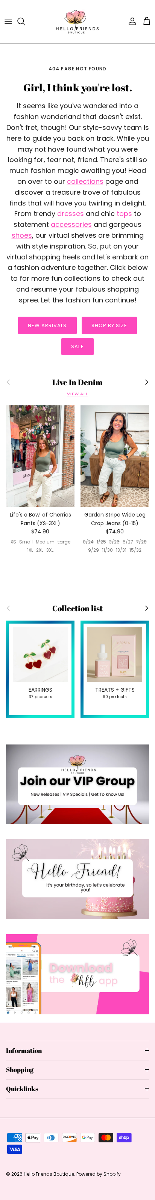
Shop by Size (109, 325)
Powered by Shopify (98, 1174)
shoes (22, 235)
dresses (70, 213)
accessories (71, 224)
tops (124, 213)
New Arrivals (47, 325)
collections (85, 181)
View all (77, 394)
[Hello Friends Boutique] (77, 21)
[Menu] (8, 21)
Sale (77, 346)
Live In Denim (77, 382)
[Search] (25, 21)
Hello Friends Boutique (49, 1174)
